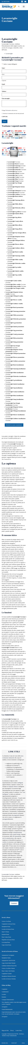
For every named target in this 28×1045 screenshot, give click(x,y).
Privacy (12, 1030)
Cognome (4, 80)
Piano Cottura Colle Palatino (8, 971)
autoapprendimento (7, 819)
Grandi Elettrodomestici (7, 1009)
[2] (19, 849)
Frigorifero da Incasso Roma (8, 939)
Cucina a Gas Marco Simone (8, 968)
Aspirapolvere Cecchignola (8, 955)
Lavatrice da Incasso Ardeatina (9, 978)
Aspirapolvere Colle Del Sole (8, 960)
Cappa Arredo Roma (6, 945)
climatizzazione (18, 832)
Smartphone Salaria (6, 957)
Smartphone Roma (6, 926)
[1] (18, 765)
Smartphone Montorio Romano (9, 976)
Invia (4, 121)
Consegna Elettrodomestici (8, 999)
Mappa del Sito (5, 1030)
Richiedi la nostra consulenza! (14, 425)
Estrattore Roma (5, 934)
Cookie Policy (19, 1030)
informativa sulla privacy (11, 110)
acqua (11, 834)
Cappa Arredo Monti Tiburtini (8, 963)
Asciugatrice (4, 1006)
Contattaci (14, 903)
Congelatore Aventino (7, 973)
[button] (19, 6)
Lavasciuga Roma (6, 942)
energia (18, 834)
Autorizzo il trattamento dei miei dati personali (13, 113)
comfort (4, 842)
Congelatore (4, 989)
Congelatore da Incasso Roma (8, 924)
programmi (16, 815)
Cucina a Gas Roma (6, 921)
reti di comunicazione (8, 838)
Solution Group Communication (9, 1035)
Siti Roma (21, 1034)
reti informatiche (17, 836)
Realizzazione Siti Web (13, 1034)
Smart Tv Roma (5, 931)
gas (14, 834)
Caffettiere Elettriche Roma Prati (9, 965)
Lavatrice (4, 994)
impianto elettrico (13, 786)
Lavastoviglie (9, 53)
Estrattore (4, 997)
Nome (3, 74)
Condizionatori (5, 991)
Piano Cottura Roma (6, 937)
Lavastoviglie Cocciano (8, 874)
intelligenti (20, 782)
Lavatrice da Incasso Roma (8, 929)
